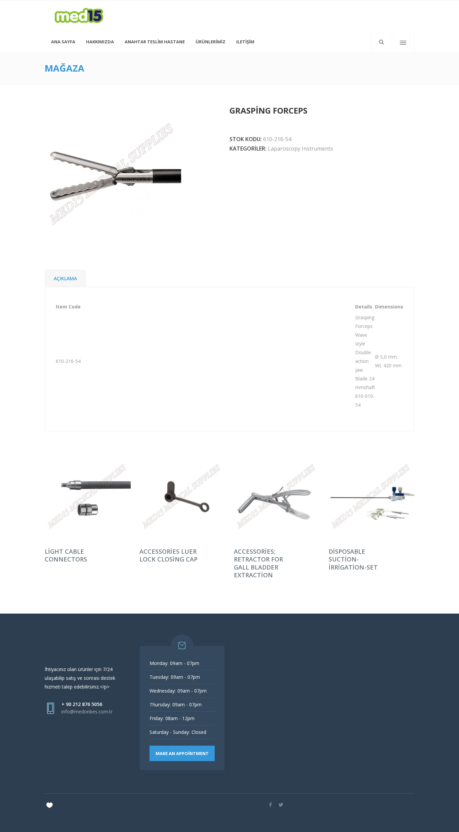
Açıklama (65, 278)
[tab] (65, 278)
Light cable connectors (66, 555)
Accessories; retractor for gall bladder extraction (258, 563)
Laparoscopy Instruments (300, 148)
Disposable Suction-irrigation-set (353, 559)
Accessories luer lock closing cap (168, 555)
